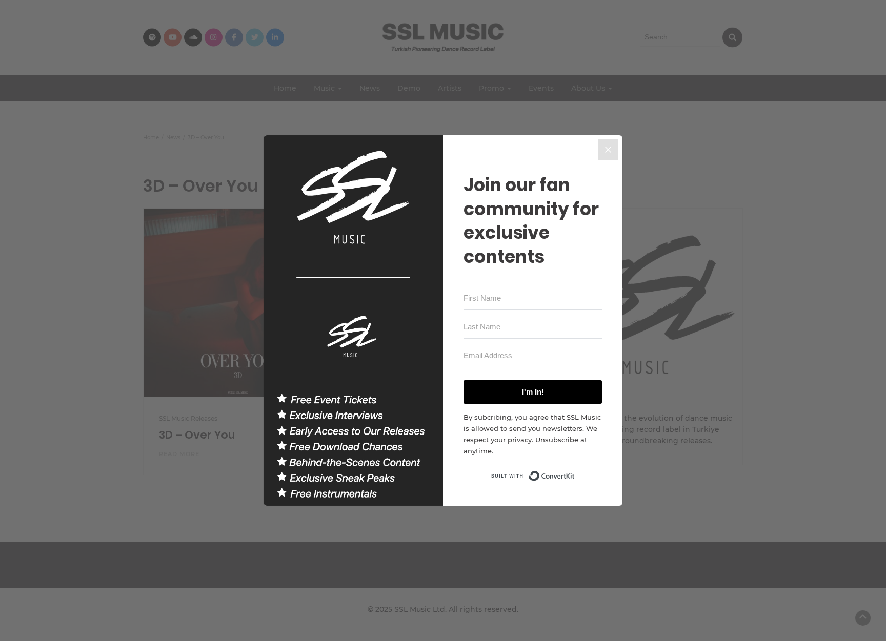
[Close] (608, 149)
